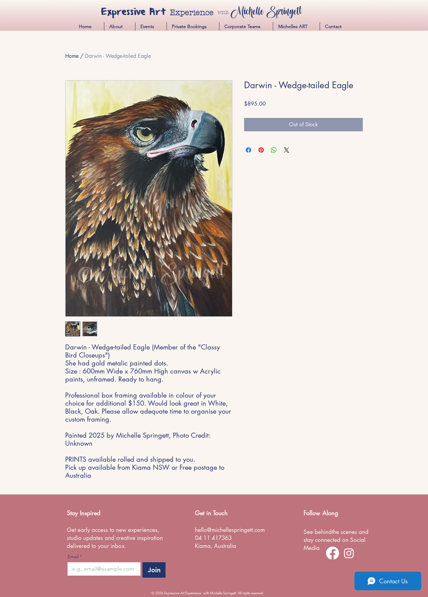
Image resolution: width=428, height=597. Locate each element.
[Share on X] (287, 150)
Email (75, 557)
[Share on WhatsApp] (274, 150)
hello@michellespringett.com (230, 530)
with (223, 12)
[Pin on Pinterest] (261, 150)
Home (72, 55)
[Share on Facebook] (248, 150)
